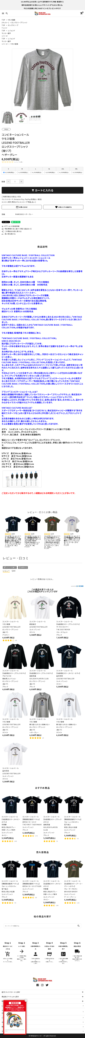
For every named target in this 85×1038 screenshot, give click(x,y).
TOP (3, 20)
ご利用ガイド (6, 1017)
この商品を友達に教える (12, 231)
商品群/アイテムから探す (10, 997)
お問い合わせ (21, 207)
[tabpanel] (42, 79)
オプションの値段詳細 (10, 226)
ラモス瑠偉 (14, 44)
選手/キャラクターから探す (11, 992)
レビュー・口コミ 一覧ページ (12, 1006)
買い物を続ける (9, 234)
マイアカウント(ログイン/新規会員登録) (10, 1011)
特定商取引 (8, 1027)
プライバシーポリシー (9, 1031)
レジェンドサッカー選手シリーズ (8, 33)
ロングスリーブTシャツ (19, 22)
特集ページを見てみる (10, 1001)
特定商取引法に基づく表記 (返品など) (17, 229)
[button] (8, 530)
